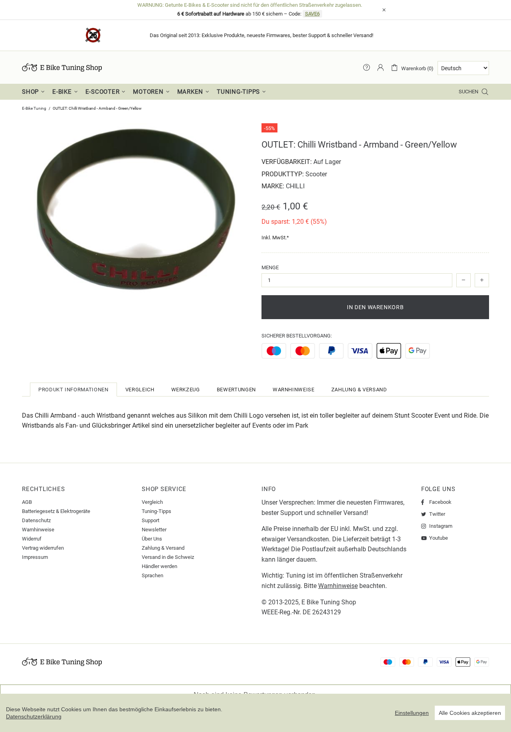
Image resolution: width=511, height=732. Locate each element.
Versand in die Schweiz (168, 557)
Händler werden (159, 566)
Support (150, 520)
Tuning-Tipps (156, 511)
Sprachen (152, 575)
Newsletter (154, 530)
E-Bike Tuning (34, 108)
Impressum (35, 557)
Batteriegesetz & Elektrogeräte (56, 511)
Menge (270, 267)
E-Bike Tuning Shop (62, 67)
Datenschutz (36, 520)
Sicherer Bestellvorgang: (296, 336)
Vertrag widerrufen (43, 548)
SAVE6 (312, 14)
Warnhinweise (38, 530)
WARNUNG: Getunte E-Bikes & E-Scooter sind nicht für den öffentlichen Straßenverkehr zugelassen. (249, 5)
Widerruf (32, 539)
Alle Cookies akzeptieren (470, 713)
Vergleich (152, 502)
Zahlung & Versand (163, 548)
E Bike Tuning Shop (328, 602)
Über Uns (152, 539)
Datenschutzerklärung (33, 716)
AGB (27, 502)
